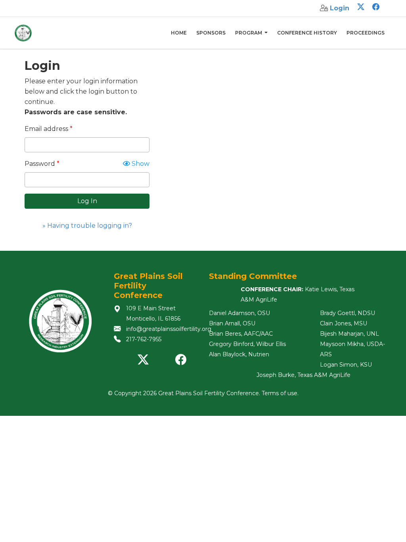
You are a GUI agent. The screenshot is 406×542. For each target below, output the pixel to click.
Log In (87, 201)
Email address (46, 129)
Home (179, 33)
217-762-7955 (143, 339)
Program (249, 33)
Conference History (307, 33)
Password (40, 163)
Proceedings (366, 33)
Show (139, 163)
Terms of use (279, 393)
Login (339, 8)
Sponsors (211, 33)
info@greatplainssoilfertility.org (168, 329)
